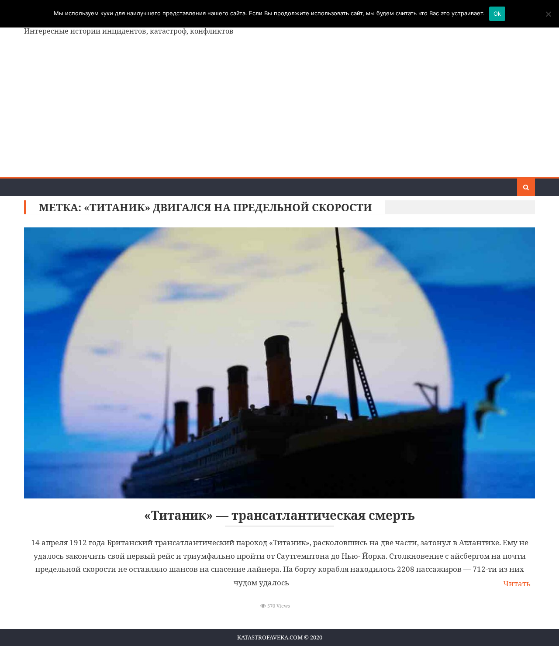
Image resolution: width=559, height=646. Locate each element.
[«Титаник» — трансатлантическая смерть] (279, 362)
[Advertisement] (279, 112)
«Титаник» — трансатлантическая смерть (279, 515)
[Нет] (548, 14)
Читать (517, 583)
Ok (497, 13)
